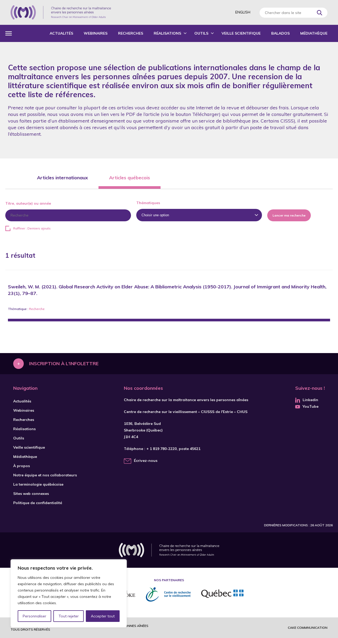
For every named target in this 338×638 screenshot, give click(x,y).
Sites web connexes (31, 493)
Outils (201, 33)
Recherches (130, 33)
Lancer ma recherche (289, 215)
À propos (21, 465)
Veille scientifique (241, 33)
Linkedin (310, 399)
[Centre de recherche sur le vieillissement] (168, 594)
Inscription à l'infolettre (63, 363)
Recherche (37, 309)
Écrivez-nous (145, 460)
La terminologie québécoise (38, 484)
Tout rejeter (69, 616)
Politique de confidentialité (37, 502)
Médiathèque (313, 33)
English (242, 12)
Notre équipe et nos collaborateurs (45, 475)
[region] (69, 593)
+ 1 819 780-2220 (161, 448)
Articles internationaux (62, 178)
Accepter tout (103, 616)
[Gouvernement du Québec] (222, 594)
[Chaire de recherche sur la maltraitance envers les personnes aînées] (61, 12)
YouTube (310, 406)
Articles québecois (129, 178)
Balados (280, 33)
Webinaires (95, 33)
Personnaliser (34, 616)
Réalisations (167, 33)
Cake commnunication (307, 628)
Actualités (61, 33)
